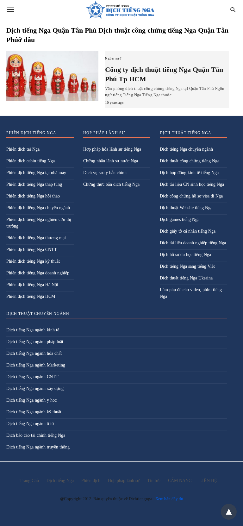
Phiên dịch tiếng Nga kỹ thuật (33, 261)
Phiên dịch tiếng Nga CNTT (31, 249)
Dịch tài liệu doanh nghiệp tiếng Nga (193, 243)
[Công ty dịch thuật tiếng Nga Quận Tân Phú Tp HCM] (52, 76)
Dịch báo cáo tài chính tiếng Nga (35, 435)
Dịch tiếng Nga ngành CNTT (32, 376)
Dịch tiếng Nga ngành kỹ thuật (33, 412)
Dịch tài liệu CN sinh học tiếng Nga (192, 184)
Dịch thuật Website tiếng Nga (186, 207)
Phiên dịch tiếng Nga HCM (30, 296)
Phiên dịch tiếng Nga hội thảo (33, 196)
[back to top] (229, 512)
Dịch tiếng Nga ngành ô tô (30, 423)
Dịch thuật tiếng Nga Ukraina (186, 278)
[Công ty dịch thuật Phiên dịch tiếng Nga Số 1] (121, 9)
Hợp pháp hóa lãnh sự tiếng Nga (112, 149)
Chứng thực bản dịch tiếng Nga (111, 184)
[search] (233, 9)
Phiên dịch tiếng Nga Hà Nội (32, 284)
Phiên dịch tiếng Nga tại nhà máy (36, 172)
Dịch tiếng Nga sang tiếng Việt (187, 266)
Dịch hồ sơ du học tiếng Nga (185, 254)
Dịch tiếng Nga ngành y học (31, 400)
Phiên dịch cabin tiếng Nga (30, 161)
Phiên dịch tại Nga (23, 149)
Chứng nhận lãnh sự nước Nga (110, 161)
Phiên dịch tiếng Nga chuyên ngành (38, 207)
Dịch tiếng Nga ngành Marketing (35, 365)
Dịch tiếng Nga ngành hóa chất (34, 353)
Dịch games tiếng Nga (179, 219)
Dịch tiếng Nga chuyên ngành (186, 149)
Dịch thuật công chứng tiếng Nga (189, 161)
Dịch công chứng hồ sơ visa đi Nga (191, 196)
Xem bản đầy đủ (169, 498)
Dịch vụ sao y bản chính (105, 172)
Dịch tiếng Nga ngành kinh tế (32, 330)
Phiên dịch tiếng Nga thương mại (36, 237)
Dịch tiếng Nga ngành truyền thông (38, 447)
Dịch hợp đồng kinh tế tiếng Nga (189, 172)
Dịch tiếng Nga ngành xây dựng (35, 388)
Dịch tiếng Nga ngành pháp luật (34, 341)
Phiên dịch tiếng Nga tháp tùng (34, 184)
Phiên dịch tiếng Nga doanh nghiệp (37, 273)
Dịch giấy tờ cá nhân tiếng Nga (187, 231)
